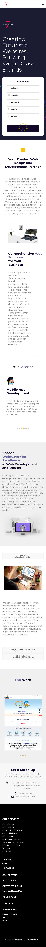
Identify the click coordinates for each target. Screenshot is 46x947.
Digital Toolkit (7, 836)
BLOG (4, 864)
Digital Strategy (8, 827)
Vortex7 (5, 917)
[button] (18, 428)
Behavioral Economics (11, 845)
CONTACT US (8, 868)
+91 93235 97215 (9, 880)
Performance (7, 851)
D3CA (4, 920)
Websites (6, 848)
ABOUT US (7, 860)
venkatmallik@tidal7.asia (12, 891)
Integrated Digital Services (12, 830)
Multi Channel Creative (11, 839)
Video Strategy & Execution (13, 842)
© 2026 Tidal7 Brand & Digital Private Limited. (23, 940)
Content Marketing (9, 833)
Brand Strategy (8, 824)
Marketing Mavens (9, 914)
